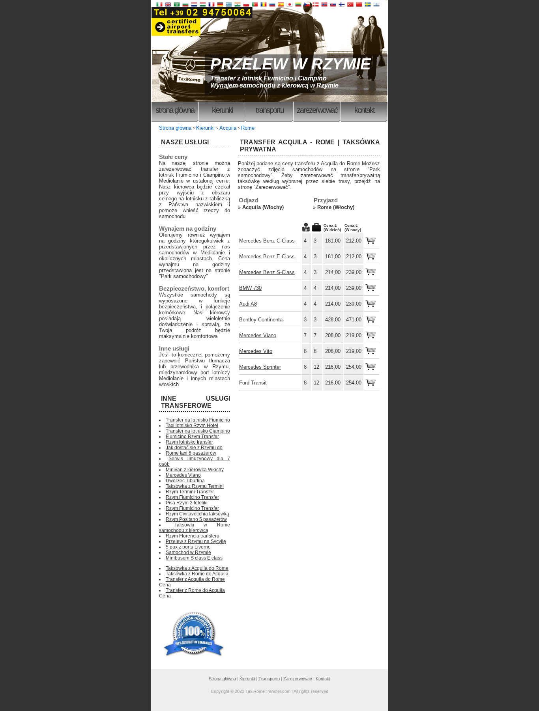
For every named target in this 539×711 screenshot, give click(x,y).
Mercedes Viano (257, 335)
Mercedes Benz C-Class (267, 241)
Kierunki (222, 110)
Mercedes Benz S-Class (267, 272)
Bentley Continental (261, 320)
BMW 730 (250, 288)
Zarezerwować (317, 110)
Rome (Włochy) (335, 207)
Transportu (270, 110)
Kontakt (364, 110)
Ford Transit (253, 383)
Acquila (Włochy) (263, 207)
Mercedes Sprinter (260, 367)
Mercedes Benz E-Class (267, 256)
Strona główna (174, 110)
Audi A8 (248, 304)
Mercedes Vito (255, 351)
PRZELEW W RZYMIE (290, 64)
